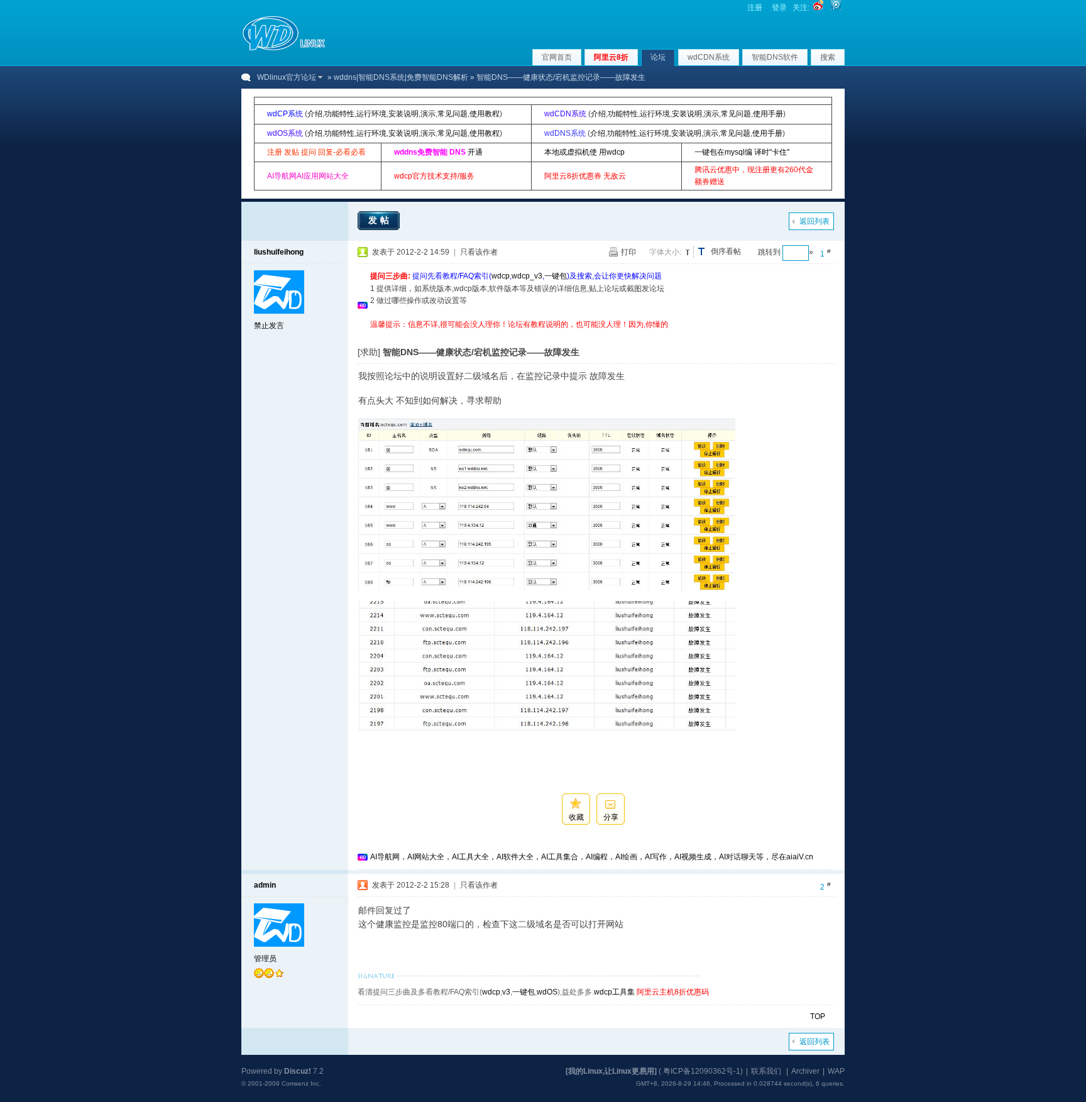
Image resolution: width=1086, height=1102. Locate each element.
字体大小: (665, 252)
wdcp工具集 (614, 992)
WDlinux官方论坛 (286, 77)
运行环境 (371, 113)
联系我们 (766, 1071)
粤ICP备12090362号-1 (701, 1071)
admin (265, 885)
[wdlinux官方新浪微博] (818, 7)
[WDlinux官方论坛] (283, 49)
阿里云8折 (611, 57)
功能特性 (339, 113)
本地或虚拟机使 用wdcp (584, 152)
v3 (506, 992)
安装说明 (403, 113)
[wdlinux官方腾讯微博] (836, 7)
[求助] (369, 352)
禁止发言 (269, 325)
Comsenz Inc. (301, 1083)
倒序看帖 (726, 251)
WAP (836, 1071)
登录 (779, 7)
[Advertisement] (599, 335)
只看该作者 (479, 252)
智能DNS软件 (775, 57)
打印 (628, 252)
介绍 (314, 113)
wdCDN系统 (709, 57)
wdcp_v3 (527, 276)
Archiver (805, 1071)
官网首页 (557, 57)
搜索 (827, 57)
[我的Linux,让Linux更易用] (611, 1071)
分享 (610, 817)
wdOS (547, 992)
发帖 (380, 220)
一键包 (555, 276)
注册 (754, 7)
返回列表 (814, 221)
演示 (428, 113)
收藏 (576, 817)
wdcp (500, 276)
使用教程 (484, 113)
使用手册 (768, 113)
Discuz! (297, 1071)
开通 (475, 152)
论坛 (658, 57)
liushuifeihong (279, 252)
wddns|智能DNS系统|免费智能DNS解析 (401, 77)
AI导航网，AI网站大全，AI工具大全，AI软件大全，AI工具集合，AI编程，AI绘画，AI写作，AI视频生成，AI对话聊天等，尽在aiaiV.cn (591, 856)
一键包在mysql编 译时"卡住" (741, 152)
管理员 (265, 958)
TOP (817, 1016)
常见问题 (452, 113)
